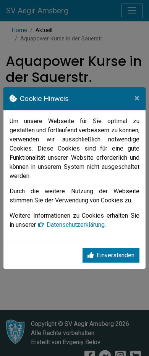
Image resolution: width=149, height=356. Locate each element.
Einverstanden (115, 255)
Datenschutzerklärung (76, 224)
